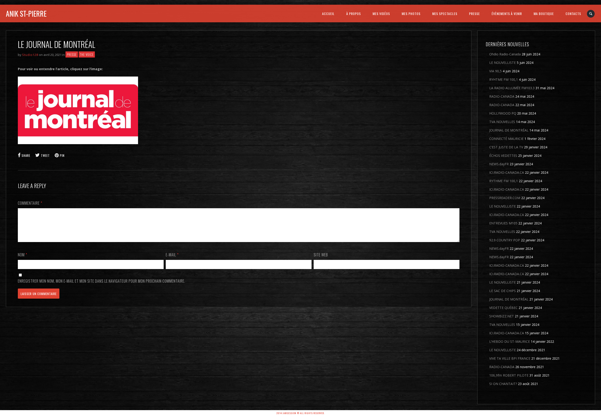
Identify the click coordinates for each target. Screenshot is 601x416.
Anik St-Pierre (26, 13)
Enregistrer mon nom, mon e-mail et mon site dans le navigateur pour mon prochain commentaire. (101, 281)
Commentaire (30, 203)
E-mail (172, 255)
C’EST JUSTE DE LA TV (506, 147)
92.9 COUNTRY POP (504, 240)
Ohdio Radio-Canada (505, 54)
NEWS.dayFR (499, 164)
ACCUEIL (328, 13)
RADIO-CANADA (501, 96)
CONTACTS (573, 13)
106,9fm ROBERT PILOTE (508, 375)
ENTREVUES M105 (503, 223)
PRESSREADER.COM (504, 198)
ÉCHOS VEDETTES (503, 155)
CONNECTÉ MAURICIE (506, 138)
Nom (22, 255)
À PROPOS (353, 13)
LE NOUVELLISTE (502, 62)
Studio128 (30, 55)
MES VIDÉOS (381, 13)
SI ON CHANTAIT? (503, 383)
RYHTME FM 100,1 (503, 79)
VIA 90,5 (495, 71)
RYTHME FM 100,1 (503, 181)
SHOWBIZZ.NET (501, 316)
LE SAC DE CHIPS (502, 291)
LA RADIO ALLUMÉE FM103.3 (512, 88)
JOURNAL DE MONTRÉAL (508, 130)
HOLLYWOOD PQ (502, 113)
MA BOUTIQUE (544, 13)
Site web (321, 255)
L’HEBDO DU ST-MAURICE (509, 341)
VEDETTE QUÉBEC (503, 307)
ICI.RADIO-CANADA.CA (506, 172)
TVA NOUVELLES (502, 121)
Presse (72, 54)
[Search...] (591, 14)
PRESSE (474, 13)
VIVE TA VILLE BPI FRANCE (509, 358)
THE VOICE (86, 54)
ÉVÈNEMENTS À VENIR (507, 13)
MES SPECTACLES (444, 13)
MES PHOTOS (411, 13)
